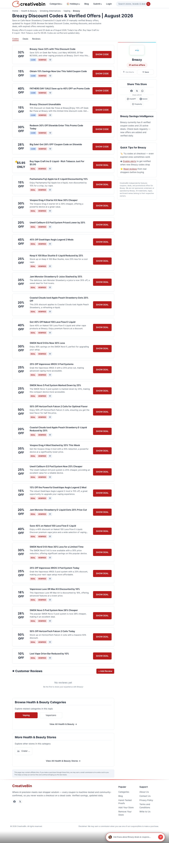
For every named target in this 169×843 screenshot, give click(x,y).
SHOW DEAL (102, 165)
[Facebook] (14, 801)
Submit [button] (97, 4)
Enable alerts (129, 161)
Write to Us (144, 811)
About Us (144, 792)
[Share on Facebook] (131, 91)
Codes (15, 39)
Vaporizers (51, 715)
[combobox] (133, 4)
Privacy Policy (146, 800)
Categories (56, 4)
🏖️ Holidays (73, 4)
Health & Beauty (29, 11)
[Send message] (160, 837)
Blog (86, 4)
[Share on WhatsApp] (142, 91)
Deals (25, 39)
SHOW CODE (102, 54)
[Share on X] (137, 91)
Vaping (66, 11)
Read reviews (130, 169)
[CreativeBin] (28, 4)
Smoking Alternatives (50, 11)
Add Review (105, 671)
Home (15, 11)
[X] (20, 801)
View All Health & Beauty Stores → (63, 761)
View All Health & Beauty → (63, 724)
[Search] (148, 4)
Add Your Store (126, 807)
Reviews (36, 39)
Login (109, 4)
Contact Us (145, 796)
